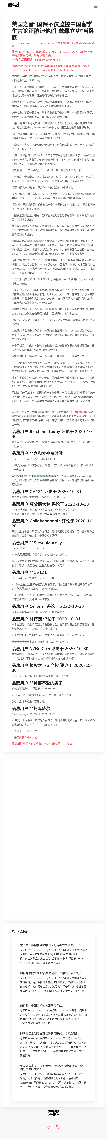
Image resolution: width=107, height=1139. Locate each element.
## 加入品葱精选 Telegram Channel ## (36, 59)
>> (13, 465)
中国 (76, 43)
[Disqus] (53, 804)
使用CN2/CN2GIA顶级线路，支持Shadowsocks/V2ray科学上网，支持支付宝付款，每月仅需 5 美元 (53, 53)
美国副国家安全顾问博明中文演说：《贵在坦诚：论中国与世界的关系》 (53, 1067)
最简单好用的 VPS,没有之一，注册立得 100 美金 (42, 743)
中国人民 (64, 43)
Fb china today (22, 43)
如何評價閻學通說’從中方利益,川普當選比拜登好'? (51, 973)
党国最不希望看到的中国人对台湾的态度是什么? (50, 945)
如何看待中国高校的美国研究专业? (41, 1005)
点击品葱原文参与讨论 (24, 737)
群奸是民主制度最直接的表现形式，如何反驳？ (49, 1033)
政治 (71, 43)
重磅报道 (81, 411)
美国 (58, 43)
